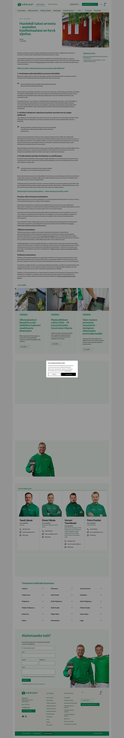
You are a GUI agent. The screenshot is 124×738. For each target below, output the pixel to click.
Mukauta (54, 374)
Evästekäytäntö (67, 370)
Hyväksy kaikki (68, 374)
